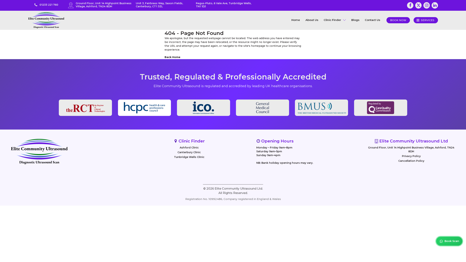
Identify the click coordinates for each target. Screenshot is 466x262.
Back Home (172, 57)
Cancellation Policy (411, 160)
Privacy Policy (411, 156)
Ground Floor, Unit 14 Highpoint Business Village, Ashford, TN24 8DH (411, 149)
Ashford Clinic (189, 147)
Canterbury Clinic (189, 152)
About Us (311, 20)
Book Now (398, 20)
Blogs (355, 20)
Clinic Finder (332, 20)
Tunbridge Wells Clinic (189, 157)
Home (295, 20)
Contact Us (372, 20)
